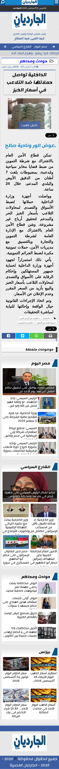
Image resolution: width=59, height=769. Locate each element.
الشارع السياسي (35, 467)
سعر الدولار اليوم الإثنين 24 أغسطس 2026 (15, 677)
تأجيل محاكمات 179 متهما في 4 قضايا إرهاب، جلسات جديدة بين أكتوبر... (20, 632)
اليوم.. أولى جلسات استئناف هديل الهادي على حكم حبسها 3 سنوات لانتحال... (20, 602)
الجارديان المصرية (25, 323)
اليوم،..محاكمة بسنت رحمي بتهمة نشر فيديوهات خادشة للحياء (21, 587)
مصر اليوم (40, 363)
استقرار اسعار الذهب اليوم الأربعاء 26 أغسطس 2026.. (44, 677)
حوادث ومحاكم (33, 61)
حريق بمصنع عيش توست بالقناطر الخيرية (20, 615)
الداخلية (46, 318)
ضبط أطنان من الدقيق (46, 323)
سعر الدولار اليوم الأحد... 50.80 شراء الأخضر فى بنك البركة (16, 710)
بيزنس (44, 652)
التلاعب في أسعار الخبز (29, 318)
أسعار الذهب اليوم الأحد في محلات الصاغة (43, 708)
